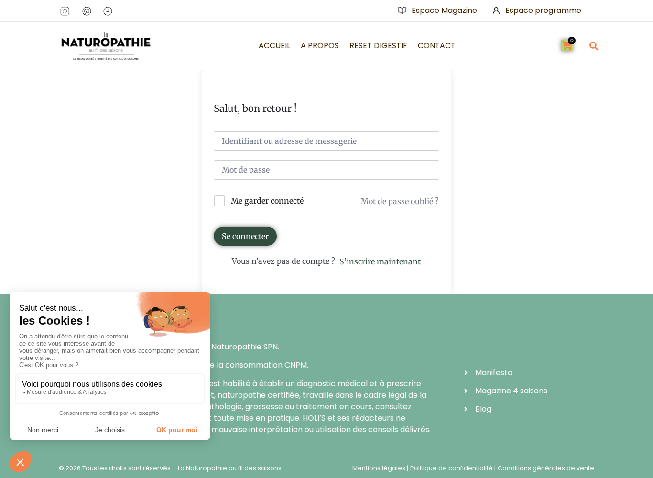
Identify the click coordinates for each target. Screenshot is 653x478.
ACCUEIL (274, 45)
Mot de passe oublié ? (400, 201)
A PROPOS (320, 45)
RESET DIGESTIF (378, 45)
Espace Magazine (444, 10)
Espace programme (543, 10)
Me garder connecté (267, 201)
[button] (593, 46)
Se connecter (245, 236)
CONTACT (437, 45)
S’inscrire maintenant (380, 261)
